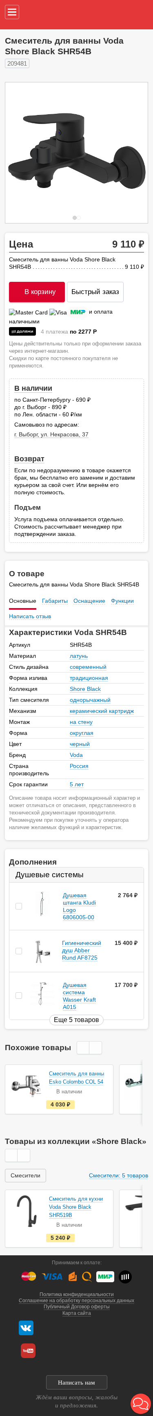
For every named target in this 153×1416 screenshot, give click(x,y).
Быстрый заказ (95, 292)
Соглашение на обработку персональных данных (76, 1300)
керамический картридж (102, 711)
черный (80, 744)
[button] (141, 1404)
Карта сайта (76, 1313)
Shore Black (85, 689)
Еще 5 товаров (76, 1019)
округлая (81, 733)
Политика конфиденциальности (77, 1294)
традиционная (89, 678)
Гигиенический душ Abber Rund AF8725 (81, 950)
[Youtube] (28, 1350)
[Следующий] (133, 152)
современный (88, 667)
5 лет (77, 784)
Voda (76, 755)
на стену (81, 722)
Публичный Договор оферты (77, 1307)
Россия (79, 766)
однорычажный (90, 700)
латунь (79, 656)
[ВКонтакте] (26, 1328)
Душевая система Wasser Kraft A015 (79, 996)
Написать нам (76, 1382)
